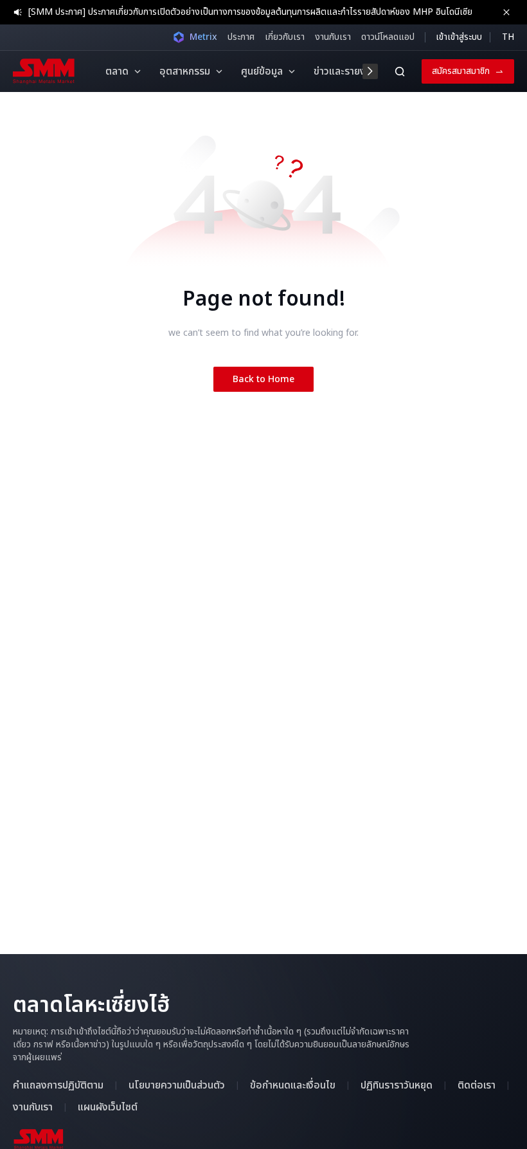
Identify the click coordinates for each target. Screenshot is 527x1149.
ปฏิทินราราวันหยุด (397, 1085)
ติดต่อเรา (477, 1085)
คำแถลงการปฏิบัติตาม (58, 1085)
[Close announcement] (506, 12)
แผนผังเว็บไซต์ (108, 1107)
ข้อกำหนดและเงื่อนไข (292, 1085)
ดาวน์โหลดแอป (388, 37)
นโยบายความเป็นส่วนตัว (177, 1085)
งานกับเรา (333, 37)
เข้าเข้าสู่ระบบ (459, 37)
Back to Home (263, 379)
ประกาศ (241, 37)
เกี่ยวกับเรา (285, 37)
